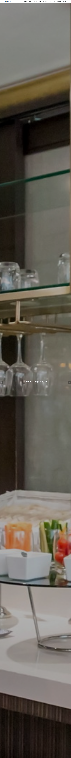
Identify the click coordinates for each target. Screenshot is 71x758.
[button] (1, 382)
